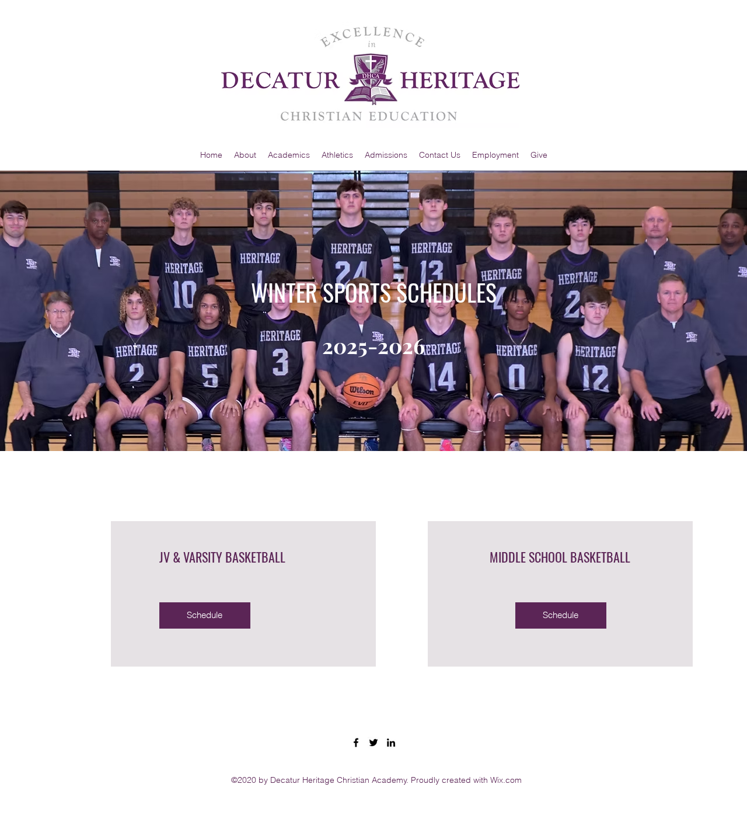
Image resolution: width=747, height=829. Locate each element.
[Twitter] (373, 742)
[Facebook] (356, 742)
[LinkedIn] (391, 742)
